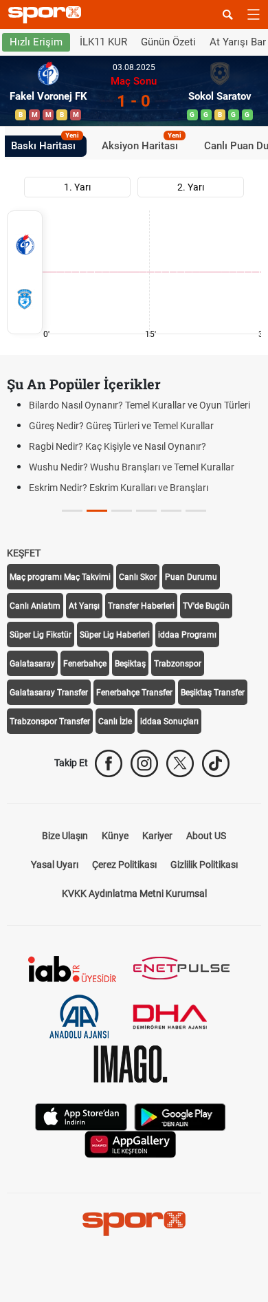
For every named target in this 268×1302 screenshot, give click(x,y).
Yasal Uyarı (54, 864)
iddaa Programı (187, 635)
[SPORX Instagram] (144, 763)
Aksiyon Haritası (141, 143)
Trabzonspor (177, 664)
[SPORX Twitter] (180, 763)
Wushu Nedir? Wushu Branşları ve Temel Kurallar (131, 467)
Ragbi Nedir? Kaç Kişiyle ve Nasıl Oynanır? (117, 446)
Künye (115, 835)
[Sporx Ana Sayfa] (47, 14)
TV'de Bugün (206, 606)
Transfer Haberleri (141, 606)
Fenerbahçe (85, 664)
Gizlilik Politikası (204, 864)
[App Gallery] (131, 1143)
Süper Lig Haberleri (115, 635)
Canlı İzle (115, 721)
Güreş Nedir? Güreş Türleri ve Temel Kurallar (121, 425)
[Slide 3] (146, 511)
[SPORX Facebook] (108, 763)
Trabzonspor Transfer (50, 721)
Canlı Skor (138, 577)
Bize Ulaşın (65, 835)
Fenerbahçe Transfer (134, 692)
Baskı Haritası (45, 143)
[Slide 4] (171, 511)
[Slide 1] (97, 511)
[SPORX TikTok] (216, 763)
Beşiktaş (130, 664)
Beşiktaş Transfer (213, 692)
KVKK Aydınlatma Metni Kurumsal (134, 893)
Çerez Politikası (124, 864)
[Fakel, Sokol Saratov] (25, 272)
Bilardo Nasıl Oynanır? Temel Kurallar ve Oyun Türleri (139, 405)
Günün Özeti (168, 42)
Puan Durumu (191, 577)
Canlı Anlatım (35, 606)
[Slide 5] (196, 511)
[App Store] (81, 1115)
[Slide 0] (72, 511)
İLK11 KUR (103, 42)
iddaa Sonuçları (169, 721)
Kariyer (157, 835)
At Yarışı (84, 606)
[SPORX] (134, 1223)
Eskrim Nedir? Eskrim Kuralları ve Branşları (118, 487)
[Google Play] (180, 1115)
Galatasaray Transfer (49, 692)
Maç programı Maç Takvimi (60, 577)
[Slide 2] (121, 511)
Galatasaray (32, 664)
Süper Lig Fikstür (40, 635)
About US (206, 835)
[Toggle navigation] (253, 14)
